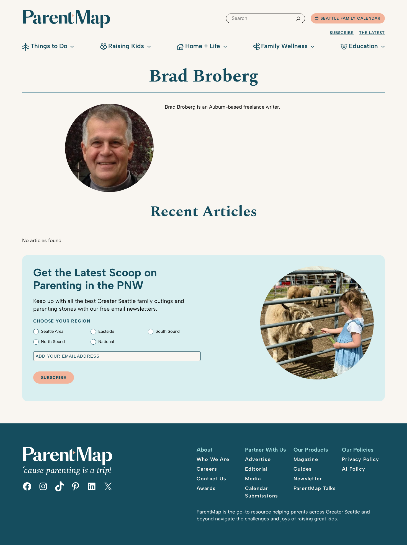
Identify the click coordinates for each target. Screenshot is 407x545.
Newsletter (307, 479)
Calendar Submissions (261, 492)
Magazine (305, 459)
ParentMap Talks (314, 488)
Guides (302, 469)
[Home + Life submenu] (225, 46)
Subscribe (342, 32)
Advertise (258, 459)
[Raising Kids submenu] (149, 46)
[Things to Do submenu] (72, 46)
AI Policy (353, 469)
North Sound (53, 341)
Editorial (256, 469)
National (106, 341)
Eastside (106, 331)
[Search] (298, 18)
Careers (207, 469)
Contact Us (211, 479)
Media (253, 479)
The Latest (372, 32)
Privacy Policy (360, 459)
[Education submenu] (383, 46)
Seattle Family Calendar (350, 18)
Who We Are (213, 459)
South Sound (168, 331)
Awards (206, 488)
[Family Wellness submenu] (313, 46)
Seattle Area (52, 331)
